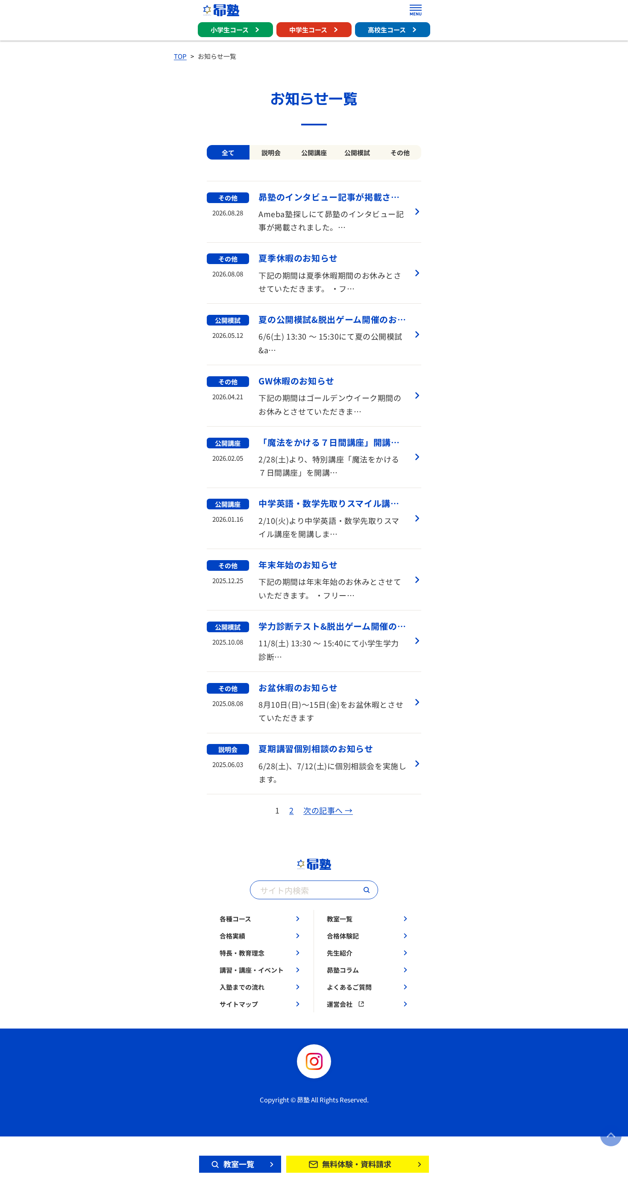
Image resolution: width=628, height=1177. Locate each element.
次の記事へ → (328, 810)
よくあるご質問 (349, 986)
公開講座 (314, 152)
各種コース (235, 918)
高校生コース (387, 29)
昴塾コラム (343, 969)
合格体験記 (343, 935)
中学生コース (308, 29)
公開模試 (357, 152)
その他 (400, 152)
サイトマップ (239, 1004)
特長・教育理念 (242, 952)
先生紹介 (339, 952)
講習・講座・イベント (252, 969)
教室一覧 (339, 918)
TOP (180, 56)
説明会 (271, 152)
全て (228, 152)
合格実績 (232, 935)
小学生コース (230, 29)
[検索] (366, 890)
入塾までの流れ (242, 986)
